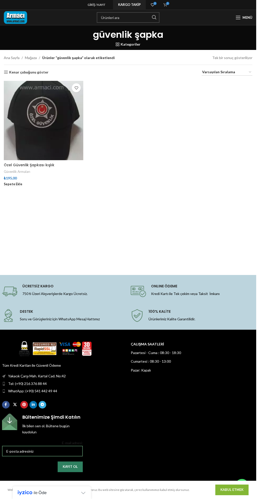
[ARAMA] (154, 17)
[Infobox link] (42, 424)
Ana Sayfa (12, 58)
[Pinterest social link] (24, 405)
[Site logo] (15, 17)
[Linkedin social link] (33, 405)
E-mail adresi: (72, 443)
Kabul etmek (231, 490)
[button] (13, 184)
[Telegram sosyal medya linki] (42, 405)
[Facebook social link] (6, 405)
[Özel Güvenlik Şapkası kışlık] (43, 120)
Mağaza (31, 58)
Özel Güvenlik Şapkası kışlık (29, 165)
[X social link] (15, 405)
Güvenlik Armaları (17, 172)
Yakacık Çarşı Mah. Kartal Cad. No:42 (37, 376)
